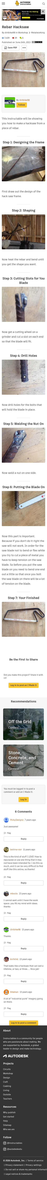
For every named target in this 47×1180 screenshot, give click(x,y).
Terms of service (35, 1160)
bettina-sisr (16, 849)
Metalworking (38, 32)
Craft (5, 1081)
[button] (3, 3)
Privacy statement (14, 1165)
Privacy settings (34, 1165)
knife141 (14, 959)
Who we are (8, 1129)
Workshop (23, 32)
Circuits (7, 1069)
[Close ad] (43, 11)
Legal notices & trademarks (18, 1174)
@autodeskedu (14, 1149)
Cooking (7, 1086)
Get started (8, 1116)
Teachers (7, 1098)
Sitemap (7, 1125)
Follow (21, 104)
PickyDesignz (16, 820)
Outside (7, 1094)
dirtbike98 (10, 32)
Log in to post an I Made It (23, 685)
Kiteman (14, 992)
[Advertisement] (23, 15)
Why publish (9, 1112)
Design (6, 1077)
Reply (24, 838)
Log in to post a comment (23, 1022)
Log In (23, 799)
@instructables (14, 1143)
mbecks (14, 893)
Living (6, 1090)
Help (5, 1120)
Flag (9, 833)
